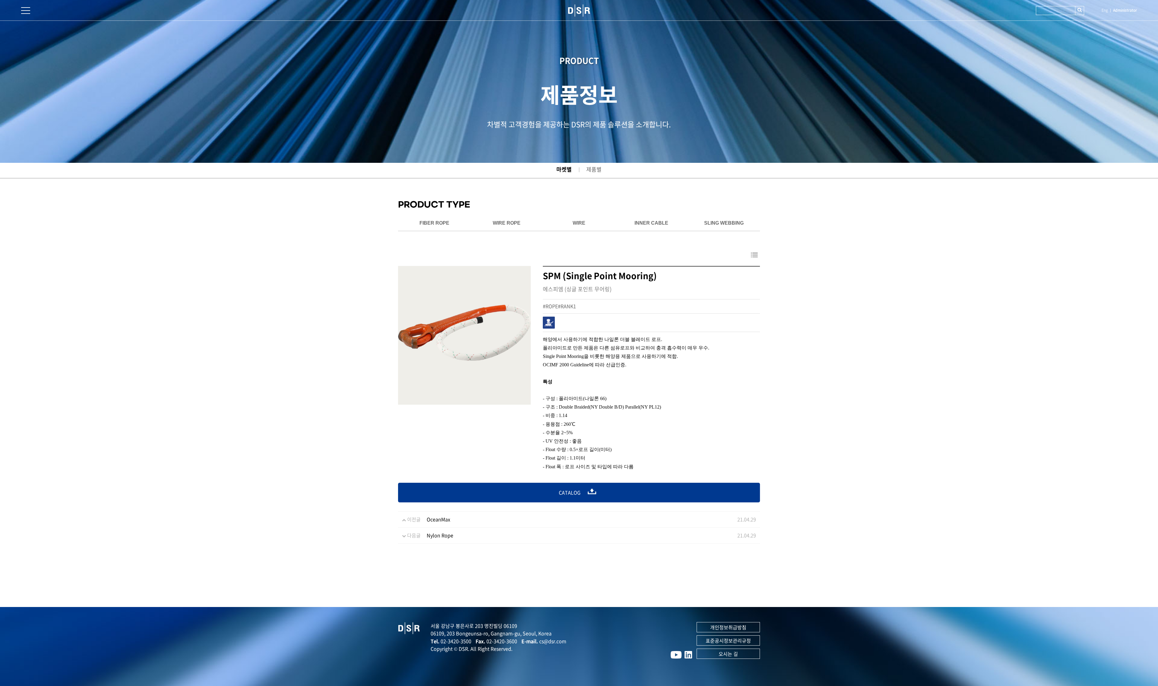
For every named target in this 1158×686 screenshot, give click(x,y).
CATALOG (570, 492)
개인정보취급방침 (728, 627)
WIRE (579, 223)
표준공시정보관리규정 (728, 640)
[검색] (1079, 10)
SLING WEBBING (724, 223)
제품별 (594, 169)
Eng (1105, 10)
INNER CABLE (651, 223)
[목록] (754, 254)
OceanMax (438, 519)
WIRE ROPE (506, 223)
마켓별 (564, 169)
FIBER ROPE (434, 223)
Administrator (1125, 10)
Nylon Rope (440, 535)
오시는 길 (728, 653)
